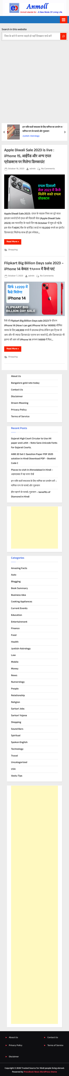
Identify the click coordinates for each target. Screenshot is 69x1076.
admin (32, 168)
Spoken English (19, 742)
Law (13, 655)
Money (14, 669)
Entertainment (19, 622)
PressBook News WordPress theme (40, 1072)
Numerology (18, 682)
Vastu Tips (16, 776)
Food (13, 635)
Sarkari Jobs (17, 709)
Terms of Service (20, 417)
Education (16, 615)
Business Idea (18, 595)
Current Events (19, 608)
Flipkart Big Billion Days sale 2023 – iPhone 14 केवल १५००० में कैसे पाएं (34, 266)
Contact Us (17, 390)
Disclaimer (17, 397)
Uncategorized (19, 762)
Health (14, 642)
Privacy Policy (19, 410)
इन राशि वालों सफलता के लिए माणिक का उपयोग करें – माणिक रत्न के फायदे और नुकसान (43, 129)
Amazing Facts (19, 568)
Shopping (13, 249)
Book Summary (19, 588)
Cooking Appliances (21, 602)
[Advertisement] (34, 77)
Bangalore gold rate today (25, 383)
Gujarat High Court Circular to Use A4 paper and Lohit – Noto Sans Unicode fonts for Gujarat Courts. (34, 443)
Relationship (18, 696)
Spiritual (15, 736)
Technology (17, 749)
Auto (13, 575)
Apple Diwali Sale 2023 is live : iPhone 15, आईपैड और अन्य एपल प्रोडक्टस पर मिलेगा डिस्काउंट (29, 156)
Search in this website (14, 29)
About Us (16, 376)
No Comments (48, 169)
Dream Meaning (19, 403)
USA (13, 769)
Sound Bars (17, 729)
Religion (15, 702)
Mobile (14, 662)
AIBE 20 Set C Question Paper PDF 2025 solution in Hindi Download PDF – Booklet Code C (33, 458)
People (15, 689)
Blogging (16, 582)
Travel (14, 756)
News (14, 675)
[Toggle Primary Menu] (63, 19)
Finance (15, 628)
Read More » (14, 242)
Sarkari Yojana (19, 716)
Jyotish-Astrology (31, 136)
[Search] (63, 36)
